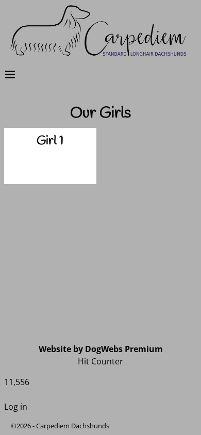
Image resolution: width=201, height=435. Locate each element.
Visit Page (73, 165)
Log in (15, 406)
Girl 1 (50, 141)
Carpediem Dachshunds (72, 425)
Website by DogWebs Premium (101, 349)
